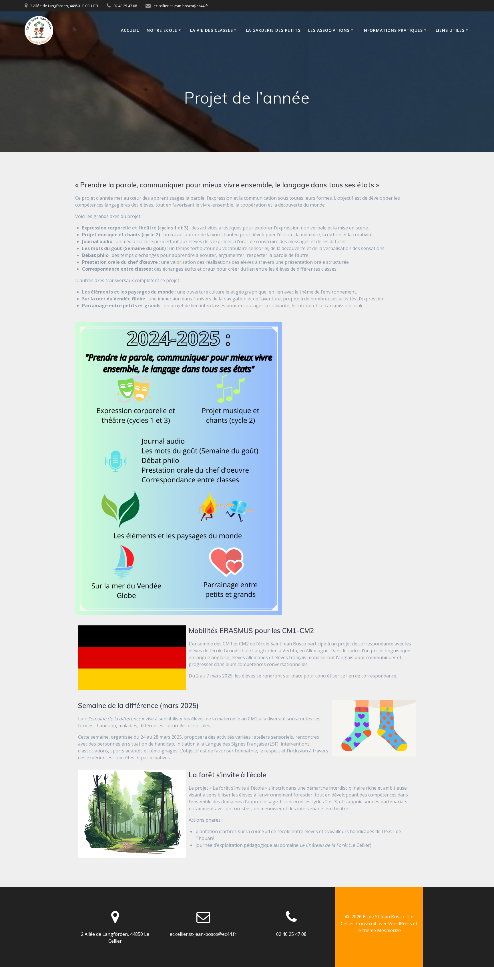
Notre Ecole (162, 30)
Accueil (130, 30)
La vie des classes (211, 30)
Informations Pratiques (392, 30)
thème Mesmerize (381, 930)
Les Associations (329, 30)
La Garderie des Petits (273, 30)
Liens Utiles (450, 30)
